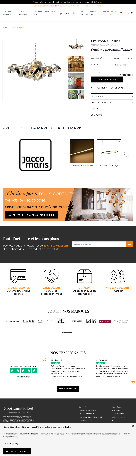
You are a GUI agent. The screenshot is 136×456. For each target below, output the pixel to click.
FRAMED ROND (103, 165)
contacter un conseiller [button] (31, 215)
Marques (105, 12)
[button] (92, 141)
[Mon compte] (128, 13)
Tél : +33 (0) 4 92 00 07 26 (25, 200)
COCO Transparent (77, 165)
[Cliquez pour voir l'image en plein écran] (34, 70)
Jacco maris (7, 136)
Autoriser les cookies (17, 451)
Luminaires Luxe (38, 13)
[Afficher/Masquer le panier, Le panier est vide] (132, 13)
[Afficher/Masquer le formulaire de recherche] (124, 13)
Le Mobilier (84, 13)
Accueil (5, 27)
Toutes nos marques (68, 311)
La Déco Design (93, 13)
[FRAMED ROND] (109, 151)
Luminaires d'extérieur (22, 13)
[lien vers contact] (120, 13)
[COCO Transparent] (82, 151)
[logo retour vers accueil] (19, 409)
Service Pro (113, 13)
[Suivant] (76, 102)
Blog (113, 421)
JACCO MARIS (108, 45)
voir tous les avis (68, 389)
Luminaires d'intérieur (7, 13)
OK (129, 244)
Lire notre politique (11, 443)
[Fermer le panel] (133, 426)
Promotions (50, 12)
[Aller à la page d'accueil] (68, 13)
